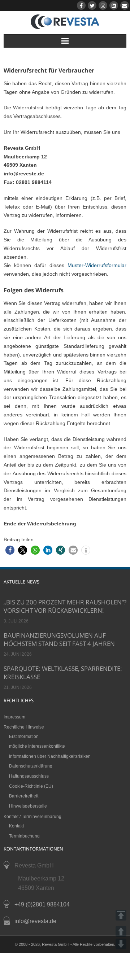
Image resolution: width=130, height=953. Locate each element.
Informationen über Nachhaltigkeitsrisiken (50, 756)
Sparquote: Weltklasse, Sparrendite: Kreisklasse (63, 672)
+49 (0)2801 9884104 (42, 904)
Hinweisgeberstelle (28, 806)
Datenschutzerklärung (30, 766)
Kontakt (16, 826)
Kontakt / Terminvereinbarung (32, 816)
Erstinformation (24, 736)
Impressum (14, 717)
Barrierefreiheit (23, 796)
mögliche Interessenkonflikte (37, 746)
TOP (121, 915)
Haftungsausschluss (29, 776)
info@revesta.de (35, 921)
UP (121, 931)
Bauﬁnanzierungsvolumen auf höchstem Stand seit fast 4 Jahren (59, 639)
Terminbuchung (24, 836)
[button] (9, 550)
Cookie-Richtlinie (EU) (31, 786)
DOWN (121, 944)
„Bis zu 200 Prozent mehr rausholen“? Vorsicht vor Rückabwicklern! (65, 606)
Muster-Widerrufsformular (97, 265)
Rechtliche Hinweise (24, 727)
